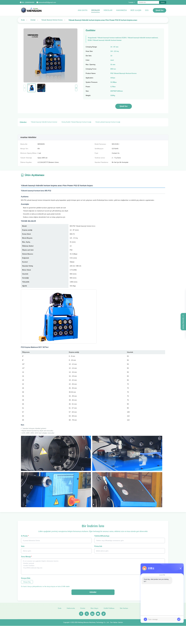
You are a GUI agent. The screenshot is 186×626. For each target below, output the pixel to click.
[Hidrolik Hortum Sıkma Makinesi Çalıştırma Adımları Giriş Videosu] (50, 55)
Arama (163, 2)
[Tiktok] (103, 614)
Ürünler (95, 10)
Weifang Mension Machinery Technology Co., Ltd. (93, 622)
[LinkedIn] (92, 614)
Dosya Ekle (25, 578)
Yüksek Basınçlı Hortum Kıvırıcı (52, 20)
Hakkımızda (121, 10)
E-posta (25, 536)
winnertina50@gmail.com (47, 2)
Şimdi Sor (160, 10)
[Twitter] (87, 614)
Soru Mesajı (26, 557)
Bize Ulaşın (94, 608)
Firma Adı (98, 546)
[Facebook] (81, 614)
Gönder (93, 592)
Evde (23, 20)
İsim (22, 546)
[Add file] (145, 619)
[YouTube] (98, 614)
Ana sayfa (82, 10)
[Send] (178, 619)
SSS (147, 10)
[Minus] (180, 568)
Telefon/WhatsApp (101, 536)
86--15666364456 (28, 2)
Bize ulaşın (136, 10)
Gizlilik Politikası (109, 608)
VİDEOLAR (108, 10)
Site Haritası (124, 608)
